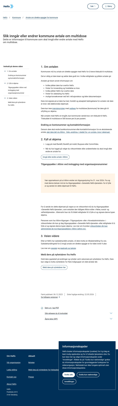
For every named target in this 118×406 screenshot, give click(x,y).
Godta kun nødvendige (88, 375)
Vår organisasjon (14, 362)
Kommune (16, 17)
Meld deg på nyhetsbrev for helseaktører (44, 370)
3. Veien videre (12, 98)
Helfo (5, 17)
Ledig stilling (12, 370)
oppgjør (54, 248)
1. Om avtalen (12, 71)
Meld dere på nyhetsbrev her (54, 267)
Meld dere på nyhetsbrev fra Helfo (16, 103)
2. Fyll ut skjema (12, 83)
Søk (91, 6)
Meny (110, 6)
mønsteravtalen (58, 108)
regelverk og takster (68, 248)
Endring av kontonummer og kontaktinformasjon (17, 76)
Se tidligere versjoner (49, 297)
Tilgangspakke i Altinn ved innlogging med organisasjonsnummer (17, 90)
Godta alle (68, 375)
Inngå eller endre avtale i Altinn (55, 157)
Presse (31, 377)
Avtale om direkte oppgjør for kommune (42, 17)
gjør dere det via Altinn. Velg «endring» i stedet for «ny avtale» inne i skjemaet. (78, 132)
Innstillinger (69, 381)
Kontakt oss (11, 377)
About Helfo (11, 384)
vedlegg (72, 108)
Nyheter (31, 362)
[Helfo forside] (19, 6)
